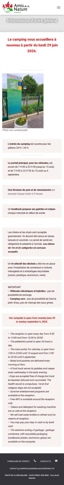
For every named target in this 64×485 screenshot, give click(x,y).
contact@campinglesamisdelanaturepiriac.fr (56, 460)
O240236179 (35, 460)
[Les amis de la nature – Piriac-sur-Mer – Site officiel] (17, 7)
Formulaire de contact (18, 461)
